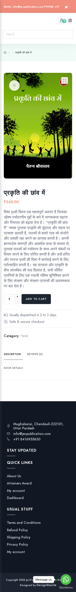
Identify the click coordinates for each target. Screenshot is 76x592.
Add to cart (36, 299)
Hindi (24, 335)
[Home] (5, 52)
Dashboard (15, 498)
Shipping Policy (18, 537)
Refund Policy (17, 530)
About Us (14, 476)
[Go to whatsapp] (66, 579)
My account (16, 490)
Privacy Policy (17, 544)
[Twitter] (66, 7)
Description (12, 354)
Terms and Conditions (24, 522)
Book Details (13, 368)
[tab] (15, 354)
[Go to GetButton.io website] (66, 587)
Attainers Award (19, 483)
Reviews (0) (34, 354)
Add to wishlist (14, 85)
